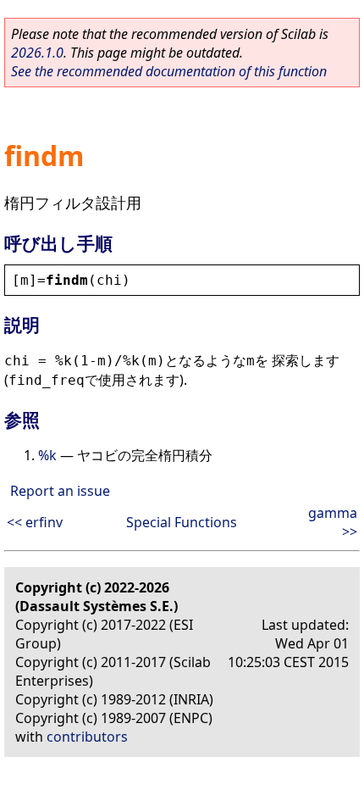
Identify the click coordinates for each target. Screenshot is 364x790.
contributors (87, 736)
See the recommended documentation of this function (169, 71)
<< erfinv (35, 522)
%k (47, 455)
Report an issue (60, 490)
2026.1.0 (37, 52)
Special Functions (181, 522)
